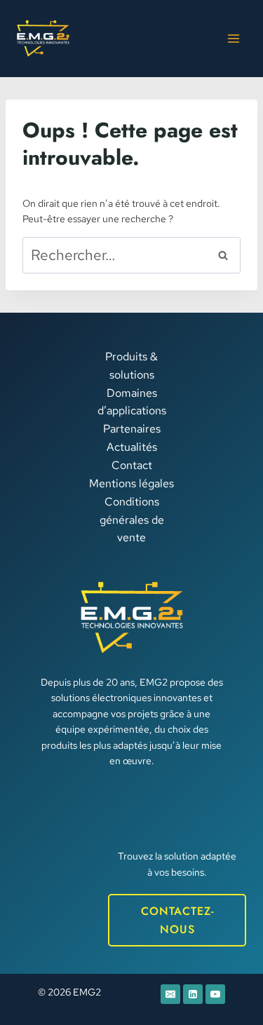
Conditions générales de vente (132, 519)
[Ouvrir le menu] (233, 38)
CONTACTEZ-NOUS (177, 920)
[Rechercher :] (131, 256)
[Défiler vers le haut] (225, 969)
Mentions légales (131, 483)
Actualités (132, 447)
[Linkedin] (193, 994)
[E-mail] (170, 994)
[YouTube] (215, 994)
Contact (132, 465)
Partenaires (132, 428)
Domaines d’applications (131, 402)
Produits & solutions (131, 365)
